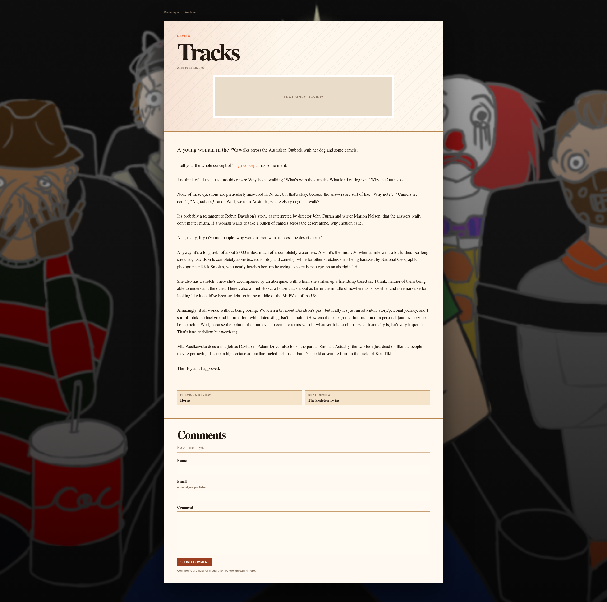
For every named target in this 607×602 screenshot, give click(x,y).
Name (182, 460)
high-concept (245, 165)
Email (192, 483)
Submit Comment (194, 562)
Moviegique (171, 12)
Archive (190, 12)
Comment (185, 507)
